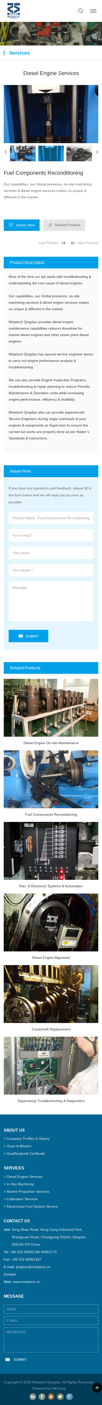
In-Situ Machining (20, 1184)
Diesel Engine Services (25, 1177)
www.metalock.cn (26, 1282)
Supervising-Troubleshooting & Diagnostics (51, 1101)
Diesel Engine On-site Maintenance (51, 743)
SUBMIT (32, 636)
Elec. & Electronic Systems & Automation (51, 886)
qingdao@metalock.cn (33, 1267)
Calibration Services (22, 1199)
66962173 (49, 1252)
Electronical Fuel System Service (32, 1206)
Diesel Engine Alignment (51, 958)
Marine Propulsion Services (28, 1191)
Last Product (48, 243)
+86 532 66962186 (25, 1252)
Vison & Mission (19, 1146)
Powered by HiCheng (49, 1388)
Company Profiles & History (28, 1139)
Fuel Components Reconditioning (51, 814)
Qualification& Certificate (26, 1153)
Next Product (88, 243)
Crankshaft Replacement (51, 1029)
